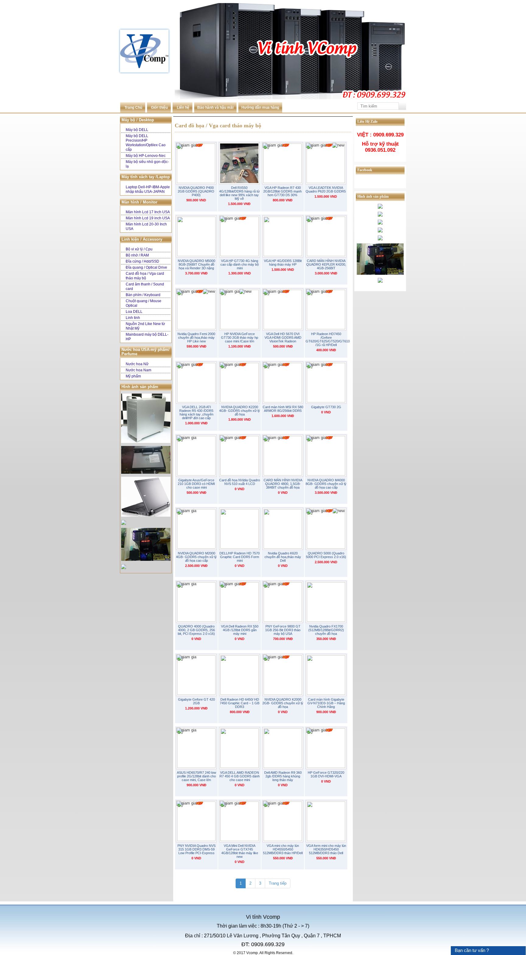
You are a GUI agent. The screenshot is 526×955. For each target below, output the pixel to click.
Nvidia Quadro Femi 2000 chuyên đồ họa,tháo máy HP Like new (196, 337)
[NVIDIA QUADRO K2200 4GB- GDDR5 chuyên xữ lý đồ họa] (239, 383)
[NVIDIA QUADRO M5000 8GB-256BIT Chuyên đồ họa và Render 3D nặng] (196, 236)
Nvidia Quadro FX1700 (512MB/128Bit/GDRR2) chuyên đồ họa (326, 629)
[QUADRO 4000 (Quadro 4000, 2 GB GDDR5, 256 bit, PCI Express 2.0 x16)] (196, 602)
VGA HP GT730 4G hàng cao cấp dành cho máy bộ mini (239, 264)
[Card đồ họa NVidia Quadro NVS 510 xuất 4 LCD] (239, 456)
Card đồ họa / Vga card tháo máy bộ (145, 275)
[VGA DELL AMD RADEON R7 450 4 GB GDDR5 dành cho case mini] (239, 748)
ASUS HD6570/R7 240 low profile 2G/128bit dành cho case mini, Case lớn (196, 776)
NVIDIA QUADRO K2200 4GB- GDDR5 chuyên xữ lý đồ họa (239, 410)
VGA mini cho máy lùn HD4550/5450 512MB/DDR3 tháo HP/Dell (283, 849)
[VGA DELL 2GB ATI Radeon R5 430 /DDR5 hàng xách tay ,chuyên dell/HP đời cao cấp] (196, 383)
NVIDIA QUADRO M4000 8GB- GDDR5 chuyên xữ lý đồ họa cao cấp (326, 483)
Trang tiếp (277, 883)
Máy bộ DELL (137, 130)
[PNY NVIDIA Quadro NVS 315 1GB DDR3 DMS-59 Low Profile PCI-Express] (196, 821)
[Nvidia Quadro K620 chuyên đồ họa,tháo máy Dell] (282, 529)
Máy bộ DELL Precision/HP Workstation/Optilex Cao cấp (146, 143)
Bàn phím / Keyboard (143, 295)
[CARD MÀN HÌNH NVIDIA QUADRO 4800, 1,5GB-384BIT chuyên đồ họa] (282, 456)
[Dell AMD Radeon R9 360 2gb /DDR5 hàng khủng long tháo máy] (282, 748)
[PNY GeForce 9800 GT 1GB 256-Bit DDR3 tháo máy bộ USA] (282, 602)
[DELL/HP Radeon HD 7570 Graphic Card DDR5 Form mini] (239, 529)
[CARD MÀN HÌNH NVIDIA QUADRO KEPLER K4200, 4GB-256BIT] (326, 236)
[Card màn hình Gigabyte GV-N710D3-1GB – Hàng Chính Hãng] (326, 675)
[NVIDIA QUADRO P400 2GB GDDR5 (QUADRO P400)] (196, 163)
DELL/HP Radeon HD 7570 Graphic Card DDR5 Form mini (239, 556)
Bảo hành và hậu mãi (215, 107)
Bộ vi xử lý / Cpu (139, 249)
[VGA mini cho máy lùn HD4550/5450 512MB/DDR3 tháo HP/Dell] (282, 821)
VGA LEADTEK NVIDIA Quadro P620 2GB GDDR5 (326, 189)
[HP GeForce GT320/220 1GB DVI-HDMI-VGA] (326, 748)
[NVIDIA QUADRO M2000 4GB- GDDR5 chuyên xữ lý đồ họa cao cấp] (196, 529)
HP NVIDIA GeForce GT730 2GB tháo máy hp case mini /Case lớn (239, 337)
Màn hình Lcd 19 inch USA (148, 218)
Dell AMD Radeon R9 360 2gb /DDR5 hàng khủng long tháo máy (283, 776)
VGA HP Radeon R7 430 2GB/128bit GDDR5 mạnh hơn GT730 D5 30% (282, 191)
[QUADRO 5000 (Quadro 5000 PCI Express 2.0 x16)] (326, 529)
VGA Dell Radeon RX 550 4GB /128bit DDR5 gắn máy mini (239, 629)
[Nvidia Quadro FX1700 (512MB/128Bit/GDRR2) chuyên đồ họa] (326, 602)
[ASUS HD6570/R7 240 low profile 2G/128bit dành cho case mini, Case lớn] (196, 748)
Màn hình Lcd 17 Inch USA (148, 212)
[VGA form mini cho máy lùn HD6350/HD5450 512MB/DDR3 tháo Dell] (326, 821)
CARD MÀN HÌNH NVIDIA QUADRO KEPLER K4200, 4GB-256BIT (326, 264)
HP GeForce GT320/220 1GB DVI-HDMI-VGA (326, 774)
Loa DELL (134, 311)
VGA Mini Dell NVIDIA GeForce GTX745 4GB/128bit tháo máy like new (239, 851)
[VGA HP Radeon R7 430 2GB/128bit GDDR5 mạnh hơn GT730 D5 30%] (282, 163)
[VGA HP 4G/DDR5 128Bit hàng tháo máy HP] (282, 236)
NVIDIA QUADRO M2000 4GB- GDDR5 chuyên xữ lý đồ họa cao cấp (196, 556)
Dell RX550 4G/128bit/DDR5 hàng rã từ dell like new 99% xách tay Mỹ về (239, 193)
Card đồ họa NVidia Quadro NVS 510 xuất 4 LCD (239, 482)
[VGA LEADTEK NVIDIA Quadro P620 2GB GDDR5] (325, 163)
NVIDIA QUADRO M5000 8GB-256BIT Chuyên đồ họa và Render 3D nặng (196, 264)
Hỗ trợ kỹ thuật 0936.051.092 (380, 147)
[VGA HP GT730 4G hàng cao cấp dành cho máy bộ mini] (239, 236)
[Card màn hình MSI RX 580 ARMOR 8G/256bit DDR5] (282, 383)
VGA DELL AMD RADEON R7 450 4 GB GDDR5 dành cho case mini (239, 776)
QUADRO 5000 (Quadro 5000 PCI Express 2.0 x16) (326, 555)
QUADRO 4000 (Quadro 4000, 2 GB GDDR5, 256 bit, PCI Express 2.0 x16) (196, 629)
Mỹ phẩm (133, 376)
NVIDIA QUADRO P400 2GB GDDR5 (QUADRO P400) (196, 191)
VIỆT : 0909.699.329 (380, 135)
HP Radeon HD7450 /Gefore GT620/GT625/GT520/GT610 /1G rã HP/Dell (326, 339)
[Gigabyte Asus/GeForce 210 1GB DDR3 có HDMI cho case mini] (196, 456)
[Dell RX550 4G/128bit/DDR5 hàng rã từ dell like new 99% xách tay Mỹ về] (239, 163)
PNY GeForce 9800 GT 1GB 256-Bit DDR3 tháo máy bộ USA (282, 629)
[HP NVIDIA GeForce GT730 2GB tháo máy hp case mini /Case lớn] (239, 309)
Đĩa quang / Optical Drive (146, 267)
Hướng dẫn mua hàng (260, 107)
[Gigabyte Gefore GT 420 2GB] (196, 675)
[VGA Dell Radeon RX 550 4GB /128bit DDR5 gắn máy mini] (239, 602)
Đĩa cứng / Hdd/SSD (142, 261)
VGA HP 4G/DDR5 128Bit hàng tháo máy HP (283, 262)
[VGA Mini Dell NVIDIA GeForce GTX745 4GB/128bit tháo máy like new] (239, 821)
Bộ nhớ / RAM (137, 255)
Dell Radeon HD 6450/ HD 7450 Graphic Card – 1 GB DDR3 (239, 703)
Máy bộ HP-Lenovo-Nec (146, 156)
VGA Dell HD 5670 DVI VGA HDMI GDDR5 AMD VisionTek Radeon (283, 337)
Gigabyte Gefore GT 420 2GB (196, 701)
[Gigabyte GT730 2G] (326, 383)
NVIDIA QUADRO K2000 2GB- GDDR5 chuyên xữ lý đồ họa (282, 703)
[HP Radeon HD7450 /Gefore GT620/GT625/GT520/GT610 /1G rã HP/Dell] (326, 309)
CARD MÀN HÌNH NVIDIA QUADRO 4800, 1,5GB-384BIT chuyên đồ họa (283, 483)
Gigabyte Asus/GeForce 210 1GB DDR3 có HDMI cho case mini (196, 483)
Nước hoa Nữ (137, 364)
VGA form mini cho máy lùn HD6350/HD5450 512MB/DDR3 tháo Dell (326, 849)
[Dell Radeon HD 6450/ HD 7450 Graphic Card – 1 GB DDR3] (239, 675)
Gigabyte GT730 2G (326, 407)
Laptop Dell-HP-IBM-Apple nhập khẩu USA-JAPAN (148, 189)
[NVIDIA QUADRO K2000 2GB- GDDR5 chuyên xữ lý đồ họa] (282, 675)
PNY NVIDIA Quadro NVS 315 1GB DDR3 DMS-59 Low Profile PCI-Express (196, 849)
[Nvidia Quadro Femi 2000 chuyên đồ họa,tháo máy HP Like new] (196, 309)
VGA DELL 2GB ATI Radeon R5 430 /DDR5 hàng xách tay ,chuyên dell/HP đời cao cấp (196, 412)
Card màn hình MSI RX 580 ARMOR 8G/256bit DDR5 (283, 408)
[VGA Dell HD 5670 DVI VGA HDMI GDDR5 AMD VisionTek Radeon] (282, 309)
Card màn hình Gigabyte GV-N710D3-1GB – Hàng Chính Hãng (326, 703)
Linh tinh (133, 318)
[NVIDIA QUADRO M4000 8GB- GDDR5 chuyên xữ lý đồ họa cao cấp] (326, 456)
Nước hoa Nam (138, 370)
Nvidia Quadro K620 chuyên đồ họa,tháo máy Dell (283, 556)
